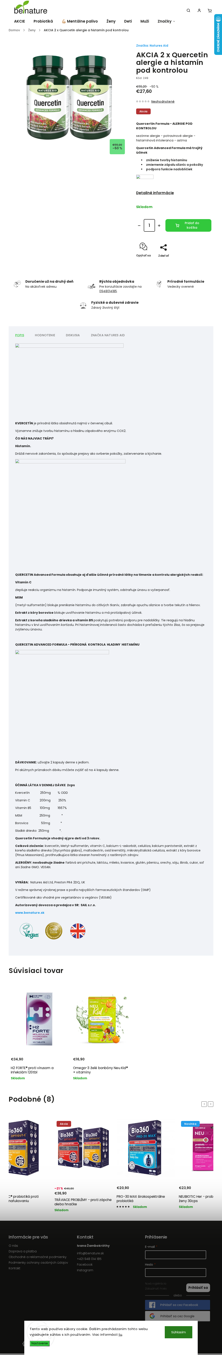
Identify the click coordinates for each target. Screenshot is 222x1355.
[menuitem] (19, 21)
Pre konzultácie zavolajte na (120, 286)
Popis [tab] (19, 335)
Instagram (85, 1270)
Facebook (85, 1264)
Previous (205, 1104)
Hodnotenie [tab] (45, 335)
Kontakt (14, 1268)
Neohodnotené (163, 101)
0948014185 (108, 291)
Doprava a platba (23, 1251)
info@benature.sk (90, 1253)
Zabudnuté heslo (156, 1288)
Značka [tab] (108, 335)
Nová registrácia (155, 1283)
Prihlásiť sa (198, 1287)
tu (120, 1334)
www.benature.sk (29, 912)
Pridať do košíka (192, 225)
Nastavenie (39, 1343)
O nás (13, 1245)
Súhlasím (178, 1332)
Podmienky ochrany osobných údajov (38, 1262)
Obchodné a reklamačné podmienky (38, 1257)
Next (211, 1104)
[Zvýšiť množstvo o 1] (159, 226)
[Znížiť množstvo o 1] (139, 226)
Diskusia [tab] (73, 335)
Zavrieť (196, 263)
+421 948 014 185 (89, 1259)
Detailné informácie (155, 192)
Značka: (152, 45)
